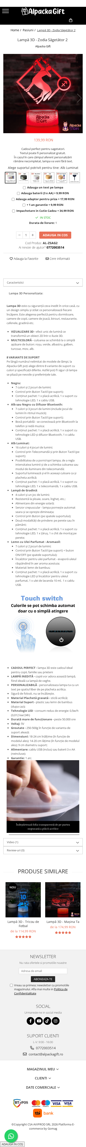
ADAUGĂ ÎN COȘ (12, 1144)
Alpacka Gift (43, 46)
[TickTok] (47, 1021)
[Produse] (6, 12)
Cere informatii (59, 258)
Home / (16, 30)
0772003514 (45, 1048)
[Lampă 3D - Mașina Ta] (62, 899)
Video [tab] (12, 842)
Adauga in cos (55, 235)
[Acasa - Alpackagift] (43, 11)
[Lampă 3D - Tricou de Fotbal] (23, 899)
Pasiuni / (29, 30)
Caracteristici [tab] (15, 282)
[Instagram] (56, 1021)
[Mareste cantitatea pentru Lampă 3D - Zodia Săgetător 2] (32, 235)
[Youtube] (39, 1021)
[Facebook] (30, 1021)
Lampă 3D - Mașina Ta (63, 922)
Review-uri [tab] (15, 850)
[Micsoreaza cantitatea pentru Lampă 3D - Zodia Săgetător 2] (19, 235)
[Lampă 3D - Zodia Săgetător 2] (43, 93)
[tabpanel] (43, 93)
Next (79, 98)
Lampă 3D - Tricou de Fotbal (23, 924)
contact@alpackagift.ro (45, 1054)
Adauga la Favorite (25, 258)
